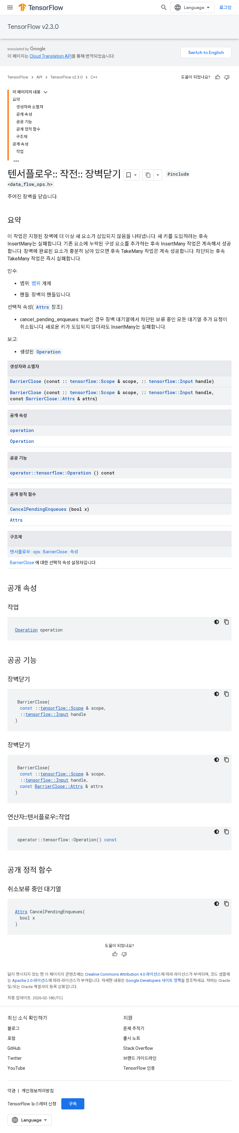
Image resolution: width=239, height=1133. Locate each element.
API (39, 77)
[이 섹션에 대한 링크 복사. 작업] (26, 608)
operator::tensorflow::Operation (50, 473)
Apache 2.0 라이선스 (30, 980)
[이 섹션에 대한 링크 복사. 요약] (27, 221)
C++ (94, 77)
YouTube (16, 1068)
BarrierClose (25, 381)
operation (22, 430)
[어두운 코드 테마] (217, 622)
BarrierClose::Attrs (50, 399)
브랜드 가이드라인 (140, 1058)
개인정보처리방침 (37, 1090)
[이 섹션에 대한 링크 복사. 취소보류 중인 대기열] (69, 889)
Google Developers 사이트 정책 (153, 980)
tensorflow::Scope (92, 381)
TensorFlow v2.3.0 (33, 27)
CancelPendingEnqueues (38, 509)
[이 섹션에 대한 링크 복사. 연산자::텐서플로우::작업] (77, 817)
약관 (11, 1090)
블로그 (13, 1028)
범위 (36, 283)
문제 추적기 (133, 1028)
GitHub (14, 1048)
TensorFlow (17, 77)
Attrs (42, 307)
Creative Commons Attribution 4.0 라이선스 (123, 974)
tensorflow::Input (171, 381)
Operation (48, 352)
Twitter (14, 1058)
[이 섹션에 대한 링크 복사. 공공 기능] (45, 661)
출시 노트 (131, 1038)
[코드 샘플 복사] (227, 622)
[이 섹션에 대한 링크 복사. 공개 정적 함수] (60, 870)
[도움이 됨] (217, 77)
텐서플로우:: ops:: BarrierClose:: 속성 (44, 551)
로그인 (225, 7)
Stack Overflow (138, 1048)
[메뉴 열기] (10, 7)
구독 (73, 1104)
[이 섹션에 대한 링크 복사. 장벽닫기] (37, 680)
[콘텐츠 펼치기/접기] (45, 92)
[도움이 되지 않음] (227, 77)
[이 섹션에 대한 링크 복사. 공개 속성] (45, 589)
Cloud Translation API (51, 56)
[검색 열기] (164, 7)
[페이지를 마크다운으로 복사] (148, 175)
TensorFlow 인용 (139, 1068)
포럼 (11, 1038)
